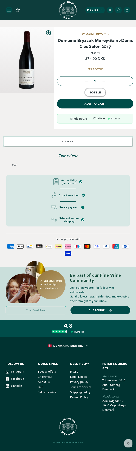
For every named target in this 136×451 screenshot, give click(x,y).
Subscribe (97, 310)
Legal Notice (78, 377)
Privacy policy (79, 382)
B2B (40, 387)
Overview (67, 141)
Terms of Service (81, 387)
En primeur (45, 377)
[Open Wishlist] (18, 10)
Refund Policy (79, 397)
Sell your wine (47, 392)
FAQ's (74, 372)
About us (44, 382)
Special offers (47, 372)
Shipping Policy (80, 392)
